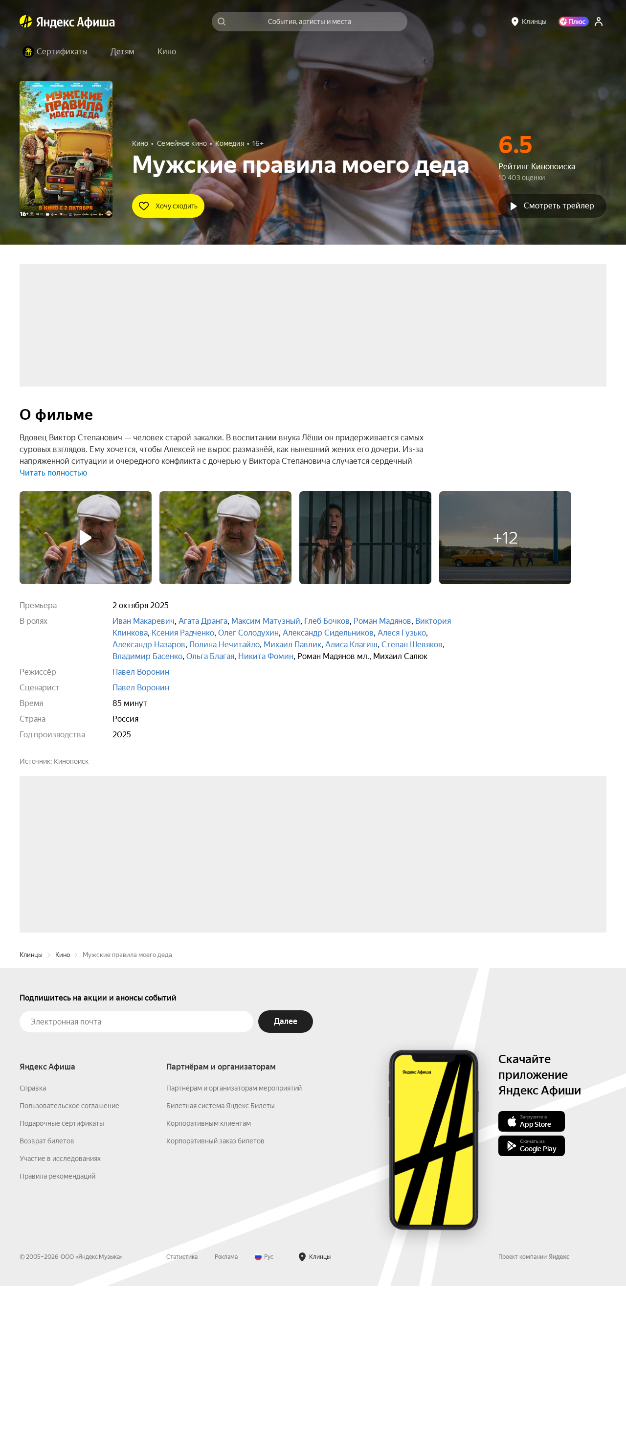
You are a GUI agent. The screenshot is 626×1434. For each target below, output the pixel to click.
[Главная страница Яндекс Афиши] (26, 21)
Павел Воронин (140, 672)
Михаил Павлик (292, 644)
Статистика (182, 1405)
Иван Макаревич (143, 621)
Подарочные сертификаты (62, 1271)
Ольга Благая (210, 656)
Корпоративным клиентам (208, 1271)
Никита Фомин (265, 656)
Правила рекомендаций (57, 1324)
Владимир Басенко (147, 656)
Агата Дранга (203, 621)
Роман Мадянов (382, 621)
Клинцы (31, 1103)
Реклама (226, 1405)
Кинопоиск (71, 761)
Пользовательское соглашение (69, 1254)
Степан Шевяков (412, 644)
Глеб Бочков (327, 621)
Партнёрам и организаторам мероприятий (234, 1236)
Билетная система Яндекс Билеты (220, 1254)
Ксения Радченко (183, 632)
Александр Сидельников (328, 632)
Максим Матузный (265, 621)
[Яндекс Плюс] (574, 21)
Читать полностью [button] (53, 473)
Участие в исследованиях (60, 1307)
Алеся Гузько (402, 632)
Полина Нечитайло (224, 644)
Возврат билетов (47, 1289)
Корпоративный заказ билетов (215, 1289)
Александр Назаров (148, 644)
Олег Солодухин (248, 632)
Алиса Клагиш (351, 644)
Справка (33, 1236)
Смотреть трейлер (559, 205)
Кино (62, 1103)
